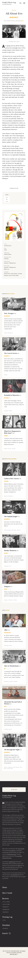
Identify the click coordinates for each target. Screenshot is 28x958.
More (5, 610)
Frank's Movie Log (9, 2)
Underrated (6, 909)
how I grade (21, 848)
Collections (6, 904)
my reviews (12, 850)
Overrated (6, 906)
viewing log (12, 861)
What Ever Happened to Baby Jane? (12, 432)
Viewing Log (7, 917)
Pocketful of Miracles (12, 395)
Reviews (14, 10)
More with (8, 293)
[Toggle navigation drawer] (24, 3)
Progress (5, 928)
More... (22, 20)
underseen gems (11, 854)
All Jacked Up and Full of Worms (13, 703)
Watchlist (6, 925)
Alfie (7, 630)
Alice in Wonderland (12, 666)
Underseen (6, 912)
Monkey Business (11, 550)
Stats (4, 920)
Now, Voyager (10, 313)
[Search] (20, 3)
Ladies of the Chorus (12, 479)
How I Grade (7, 893)
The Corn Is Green (11, 353)
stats (19, 865)
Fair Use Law (13, 954)
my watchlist (14, 874)
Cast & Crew (6, 901)
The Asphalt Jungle (12, 516)
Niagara (8, 586)
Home (4, 887)
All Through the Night (13, 750)
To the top (14, 789)
